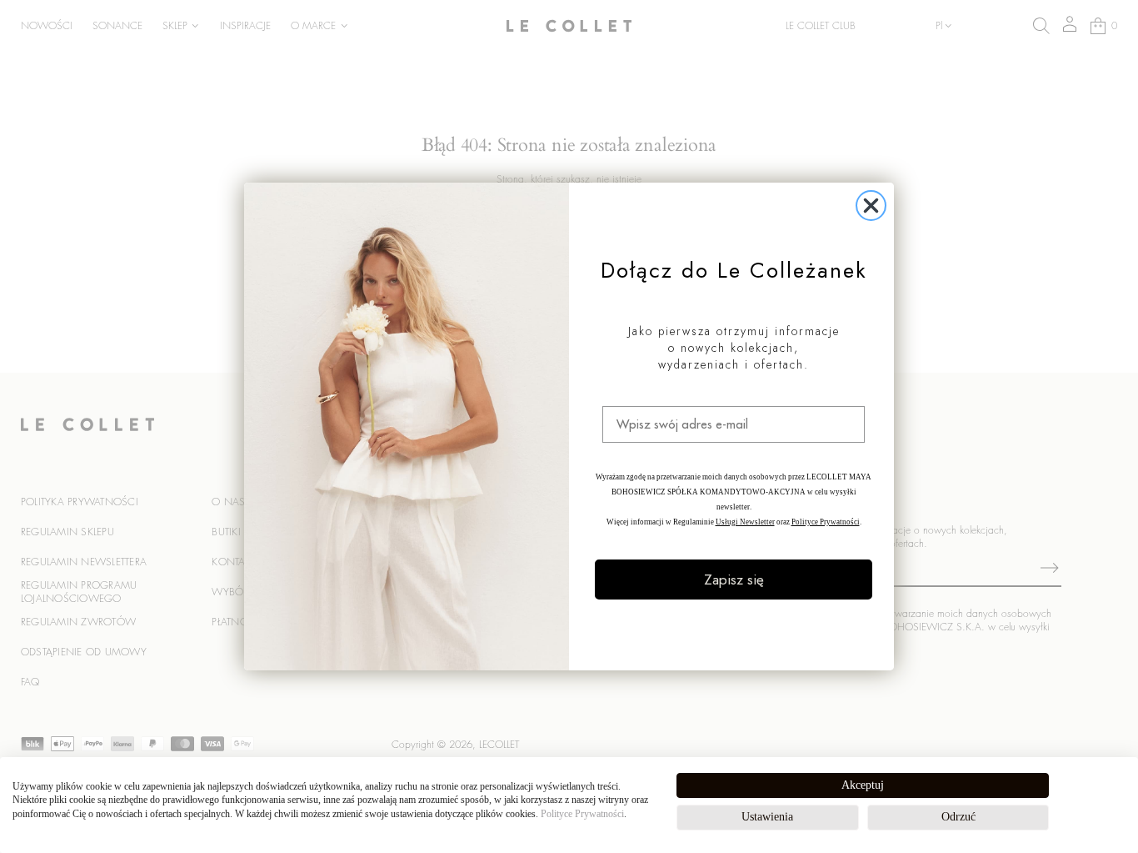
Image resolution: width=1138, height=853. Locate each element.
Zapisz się (734, 580)
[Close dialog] (871, 205)
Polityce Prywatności (582, 814)
